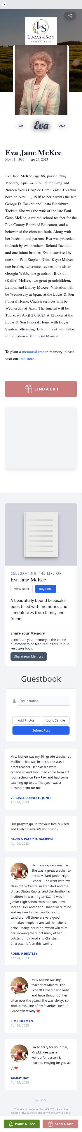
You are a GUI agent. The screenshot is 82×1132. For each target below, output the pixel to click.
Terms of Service (53, 1113)
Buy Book (45, 589)
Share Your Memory (28, 656)
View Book (21, 589)
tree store (26, 358)
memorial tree (33, 351)
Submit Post (41, 730)
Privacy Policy (29, 1113)
